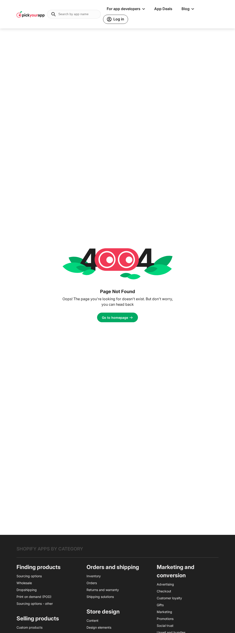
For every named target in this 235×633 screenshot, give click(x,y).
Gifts (160, 605)
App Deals (163, 8)
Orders (92, 583)
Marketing (164, 612)
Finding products (39, 567)
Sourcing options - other (35, 603)
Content (92, 620)
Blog (186, 8)
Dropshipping (27, 590)
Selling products (38, 618)
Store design (103, 611)
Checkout (164, 591)
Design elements (99, 627)
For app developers (123, 8)
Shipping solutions (100, 597)
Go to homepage (115, 317)
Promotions (165, 619)
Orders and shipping (113, 567)
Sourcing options (29, 576)
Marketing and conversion (175, 571)
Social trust (165, 625)
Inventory (94, 576)
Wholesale (24, 583)
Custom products (29, 627)
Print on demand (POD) (34, 597)
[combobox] (74, 14)
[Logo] (31, 14)
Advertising (165, 584)
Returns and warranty (103, 590)
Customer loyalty (169, 598)
